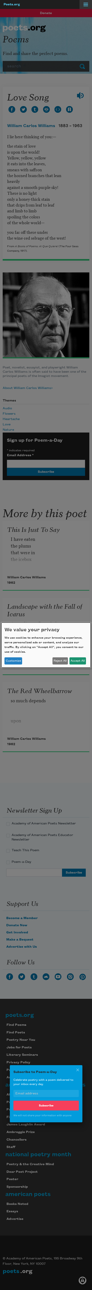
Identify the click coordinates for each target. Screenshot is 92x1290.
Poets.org (12, 4)
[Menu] (85, 4)
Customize (13, 660)
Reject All (60, 660)
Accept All (78, 660)
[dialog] (46, 644)
